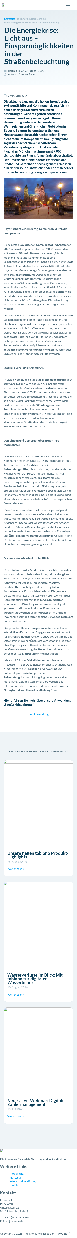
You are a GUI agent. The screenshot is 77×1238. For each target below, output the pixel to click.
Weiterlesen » (15, 868)
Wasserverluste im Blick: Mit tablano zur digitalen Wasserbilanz (35, 978)
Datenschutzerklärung (22, 1181)
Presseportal (16, 1173)
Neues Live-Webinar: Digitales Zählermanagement (36, 1102)
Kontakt (14, 1184)
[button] (6, 1231)
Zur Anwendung (38, 714)
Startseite (9, 18)
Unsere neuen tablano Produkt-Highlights (38, 854)
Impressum (15, 1177)
